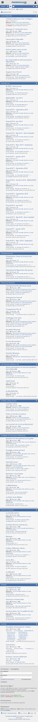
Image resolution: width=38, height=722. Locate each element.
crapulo (9, 106)
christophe (10, 580)
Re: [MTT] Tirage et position (21, 468)
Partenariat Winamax (8, 283)
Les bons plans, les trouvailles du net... (20, 611)
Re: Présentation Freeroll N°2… (22, 151)
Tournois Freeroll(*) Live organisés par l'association (19, 648)
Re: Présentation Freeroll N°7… (22, 175)
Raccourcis (8, 7)
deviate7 (8, 290)
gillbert (9, 35)
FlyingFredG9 (11, 619)
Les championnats (18, 630)
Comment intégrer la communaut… (23, 24)
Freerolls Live (5, 83)
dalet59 (9, 420)
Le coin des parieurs (13, 341)
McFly (9, 470)
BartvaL (9, 164)
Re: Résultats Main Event (21, 104)
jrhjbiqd (9, 46)
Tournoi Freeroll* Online (12, 633)
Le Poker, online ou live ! (9, 401)
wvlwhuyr (10, 556)
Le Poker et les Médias (14, 497)
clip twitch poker (19, 504)
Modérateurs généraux (18, 696)
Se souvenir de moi (26, 679)
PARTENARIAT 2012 (29, 630)
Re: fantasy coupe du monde (22, 519)
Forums (11, 7)
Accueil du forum (6, 12)
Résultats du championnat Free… (23, 304)
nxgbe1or (10, 607)
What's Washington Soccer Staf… (23, 77)
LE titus (9, 237)
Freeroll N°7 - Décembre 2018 (16, 168)
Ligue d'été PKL (10, 650)
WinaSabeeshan (24, 289)
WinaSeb (12, 290)
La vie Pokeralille (6, 16)
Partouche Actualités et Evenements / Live (23, 633)
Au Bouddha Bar (12, 391)
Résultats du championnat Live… (23, 292)
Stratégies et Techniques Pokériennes (13, 435)
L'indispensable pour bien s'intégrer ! (19, 19)
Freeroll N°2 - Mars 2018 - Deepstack (19, 241)
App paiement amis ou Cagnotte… (23, 617)
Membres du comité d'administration (20, 22)
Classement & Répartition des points (19, 270)
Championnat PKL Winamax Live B (18, 286)
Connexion (12, 9)
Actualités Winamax (13, 330)
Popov (19, 359)
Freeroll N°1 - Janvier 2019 (15, 157)
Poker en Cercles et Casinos (16, 414)
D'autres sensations (7, 510)
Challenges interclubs (14, 318)
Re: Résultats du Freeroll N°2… (22, 223)
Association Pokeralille (18, 89)
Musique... (9, 537)
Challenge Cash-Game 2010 (12, 635)
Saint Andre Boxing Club (20, 531)
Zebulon (20, 396)
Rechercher (4, 9)
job (13, 32)
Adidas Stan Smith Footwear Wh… (23, 606)
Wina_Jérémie (16, 289)
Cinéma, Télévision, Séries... (16, 548)
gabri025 (10, 94)
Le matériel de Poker (13, 588)
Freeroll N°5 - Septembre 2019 (17, 110)
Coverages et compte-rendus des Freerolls (30, 648)
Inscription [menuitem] (37, 7)
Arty (21, 717)
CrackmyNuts (11, 56)
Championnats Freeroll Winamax (23, 636)
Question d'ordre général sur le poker (20, 439)
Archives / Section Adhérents (16, 657)
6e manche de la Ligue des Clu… (23, 336)
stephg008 (10, 176)
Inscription (20, 9)
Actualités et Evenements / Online (18, 627)
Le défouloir (10, 572)
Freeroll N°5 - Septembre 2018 (17, 194)
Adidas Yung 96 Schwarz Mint (22, 44)
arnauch (10, 431)
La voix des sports (12, 513)
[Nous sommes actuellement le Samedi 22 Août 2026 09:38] (33, 12)
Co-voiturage (16, 660)
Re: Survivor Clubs (19, 348)
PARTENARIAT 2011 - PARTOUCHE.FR (23, 632)
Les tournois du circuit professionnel (19, 424)
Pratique (4, 585)
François (10, 25)
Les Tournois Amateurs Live (10, 364)
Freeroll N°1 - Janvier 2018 (15, 229)
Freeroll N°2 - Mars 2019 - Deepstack (19, 145)
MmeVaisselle (11, 505)
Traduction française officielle (15, 719)
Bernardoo (10, 213)
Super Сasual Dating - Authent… (22, 445)
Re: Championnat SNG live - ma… (23, 265)
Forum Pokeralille (17, 372)
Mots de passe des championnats (12, 632)
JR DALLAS (10, 493)
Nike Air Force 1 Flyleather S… (22, 554)
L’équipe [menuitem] (31, 713)
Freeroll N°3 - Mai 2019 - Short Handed (20, 133)
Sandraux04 (10, 544)
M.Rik (23, 442)
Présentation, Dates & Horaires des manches (19, 257)
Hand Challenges (11, 639)
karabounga (10, 446)
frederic (9, 653)
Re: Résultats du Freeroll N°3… (22, 139)
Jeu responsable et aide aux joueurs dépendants (19, 61)
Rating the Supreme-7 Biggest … (23, 66)
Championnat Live (7, 253)
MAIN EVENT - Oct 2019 (14, 98)
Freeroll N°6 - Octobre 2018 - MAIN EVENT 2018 (21, 181)
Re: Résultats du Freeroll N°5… (22, 116)
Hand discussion (12, 462)
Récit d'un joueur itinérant (21, 492)
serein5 (14, 384)
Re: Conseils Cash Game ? (21, 456)
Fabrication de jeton (19, 594)
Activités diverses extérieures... (17, 525)
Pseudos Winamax (12, 353)
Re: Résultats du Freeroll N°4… (22, 128)
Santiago (10, 68)
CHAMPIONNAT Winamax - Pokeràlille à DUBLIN (23, 638)
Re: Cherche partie (19, 375)
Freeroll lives (10, 645)
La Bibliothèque (11, 486)
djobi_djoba (24, 453)
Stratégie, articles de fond (15, 450)
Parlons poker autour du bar (16, 50)
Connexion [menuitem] (34, 7)
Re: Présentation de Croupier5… (22, 34)
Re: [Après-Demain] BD (20, 566)
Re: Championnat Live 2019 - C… (23, 276)
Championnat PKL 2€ (13, 309)
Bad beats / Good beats (14, 474)
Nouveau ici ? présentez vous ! (17, 29)
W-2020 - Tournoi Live (13, 86)
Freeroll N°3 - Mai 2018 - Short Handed (20, 217)
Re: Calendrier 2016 (20, 662)
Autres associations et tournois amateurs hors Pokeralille (21, 368)
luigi (27, 528)
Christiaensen (11, 153)
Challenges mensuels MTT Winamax (12, 636)
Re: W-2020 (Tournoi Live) (21, 92)
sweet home (10, 381)
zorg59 (9, 141)
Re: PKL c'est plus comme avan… (23, 578)
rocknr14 (27, 442)
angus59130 (11, 117)
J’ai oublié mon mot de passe (7, 679)
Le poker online (11, 404)
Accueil (3, 6)
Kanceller (8, 710)
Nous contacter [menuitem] (23, 713)
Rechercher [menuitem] (36, 12)
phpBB (14, 716)
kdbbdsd (10, 596)
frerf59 (9, 249)
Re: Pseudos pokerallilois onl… (22, 409)
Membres (14, 7)
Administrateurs (9, 696)
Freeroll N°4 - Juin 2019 (14, 121)
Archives (4, 624)
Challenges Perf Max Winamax (22, 639)
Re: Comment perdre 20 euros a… (23, 480)
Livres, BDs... (10, 560)
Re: (16, 543)
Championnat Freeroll (14, 298)
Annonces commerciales (15, 599)
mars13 (9, 533)
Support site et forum (14, 72)
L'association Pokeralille (14, 39)
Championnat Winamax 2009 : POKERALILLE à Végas (12, 638)
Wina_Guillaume (32, 289)
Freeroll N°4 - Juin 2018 (14, 206)
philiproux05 (10, 521)
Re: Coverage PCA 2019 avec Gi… (23, 419)
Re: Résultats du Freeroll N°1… (22, 163)
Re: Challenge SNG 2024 (21, 324)
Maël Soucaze (26, 719)
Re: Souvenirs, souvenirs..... (22, 54)
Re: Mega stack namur (20, 429)
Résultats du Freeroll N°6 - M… (22, 188)
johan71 (14, 394)
